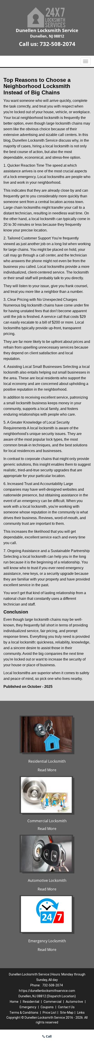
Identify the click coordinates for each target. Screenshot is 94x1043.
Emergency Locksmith (47, 940)
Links (81, 1012)
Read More (47, 769)
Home (14, 1001)
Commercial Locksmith (47, 820)
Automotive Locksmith (47, 880)
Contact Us (66, 1007)
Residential (31, 1001)
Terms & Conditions (23, 1012)
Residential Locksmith (47, 761)
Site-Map (66, 1012)
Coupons (47, 1007)
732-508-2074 (57, 44)
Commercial (52, 1001)
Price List (49, 1012)
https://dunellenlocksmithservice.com (47, 991)
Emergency (28, 1007)
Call (48, 1036)
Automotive (74, 1001)
